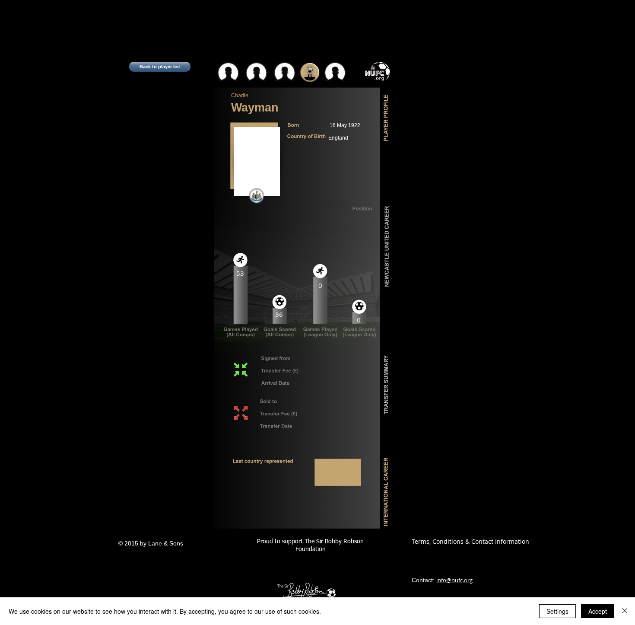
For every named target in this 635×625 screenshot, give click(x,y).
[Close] (624, 611)
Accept (597, 611)
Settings (557, 611)
